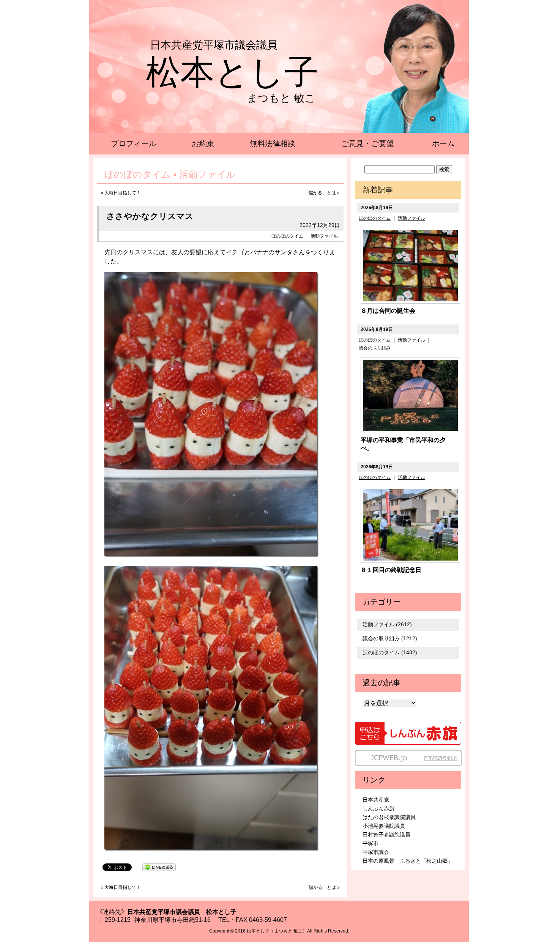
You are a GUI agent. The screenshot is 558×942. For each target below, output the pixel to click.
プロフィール (133, 143)
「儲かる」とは (320, 192)
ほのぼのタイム (287, 236)
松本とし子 (232, 72)
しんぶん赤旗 (378, 808)
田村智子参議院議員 (386, 835)
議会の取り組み (375, 348)
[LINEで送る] (159, 866)
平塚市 (370, 843)
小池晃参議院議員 (384, 826)
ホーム (443, 143)
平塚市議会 (376, 852)
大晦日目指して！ (122, 192)
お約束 (203, 143)
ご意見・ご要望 (367, 143)
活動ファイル (324, 236)
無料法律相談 (272, 143)
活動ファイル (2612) (387, 624)
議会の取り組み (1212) (390, 638)
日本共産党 (376, 800)
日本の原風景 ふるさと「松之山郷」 (408, 861)
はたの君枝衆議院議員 (389, 817)
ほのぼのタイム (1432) (390, 652)
